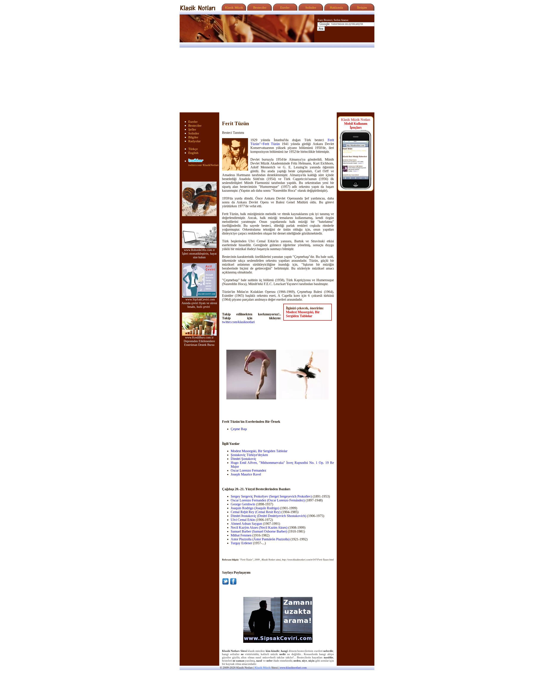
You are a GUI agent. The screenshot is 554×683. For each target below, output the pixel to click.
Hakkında (336, 7)
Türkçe (193, 149)
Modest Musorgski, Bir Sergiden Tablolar (303, 314)
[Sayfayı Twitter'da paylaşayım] (225, 584)
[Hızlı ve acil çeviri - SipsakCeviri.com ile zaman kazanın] (277, 641)
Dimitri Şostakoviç (243, 459)
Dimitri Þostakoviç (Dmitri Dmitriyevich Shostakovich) (268, 516)
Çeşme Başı (239, 429)
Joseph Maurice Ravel (246, 474)
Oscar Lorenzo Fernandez (248, 470)
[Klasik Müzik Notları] (198, 9)
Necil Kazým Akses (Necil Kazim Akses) (259, 527)
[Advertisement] (277, 80)
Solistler (310, 7)
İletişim (361, 7)
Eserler (284, 7)
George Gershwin (243, 504)
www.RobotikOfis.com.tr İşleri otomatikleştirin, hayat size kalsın (199, 253)
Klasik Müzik (233, 7)
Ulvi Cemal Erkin (243, 520)
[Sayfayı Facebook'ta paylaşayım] (233, 584)
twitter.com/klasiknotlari (238, 322)
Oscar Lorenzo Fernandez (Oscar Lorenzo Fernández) (268, 500)
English (193, 153)
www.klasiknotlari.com (293, 667)
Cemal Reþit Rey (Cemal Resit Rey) (255, 512)
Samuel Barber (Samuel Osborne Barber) (259, 531)
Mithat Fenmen (241, 535)
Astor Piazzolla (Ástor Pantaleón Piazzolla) (260, 539)
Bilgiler (193, 137)
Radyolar (194, 141)
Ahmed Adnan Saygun (246, 523)
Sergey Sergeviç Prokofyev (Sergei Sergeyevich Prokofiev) (271, 496)
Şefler (192, 129)
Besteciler (258, 7)
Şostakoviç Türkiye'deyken (249, 455)
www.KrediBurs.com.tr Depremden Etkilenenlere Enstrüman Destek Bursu (199, 341)
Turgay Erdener (241, 543)
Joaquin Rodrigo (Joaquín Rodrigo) (255, 508)
